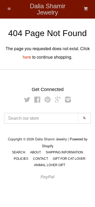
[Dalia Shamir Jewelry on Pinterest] (47, 100)
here (27, 57)
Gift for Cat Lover (69, 159)
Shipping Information (64, 152)
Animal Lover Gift (49, 165)
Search (18, 152)
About (35, 152)
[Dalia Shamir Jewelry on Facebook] (37, 100)
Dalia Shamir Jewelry (47, 9)
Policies (21, 159)
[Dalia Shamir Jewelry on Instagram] (68, 100)
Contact (40, 159)
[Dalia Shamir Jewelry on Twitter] (27, 100)
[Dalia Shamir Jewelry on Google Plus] (58, 100)
